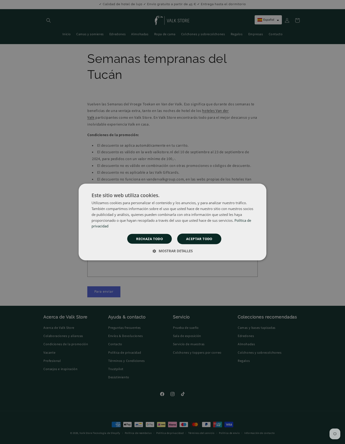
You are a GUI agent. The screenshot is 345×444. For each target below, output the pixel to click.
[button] (199, 239)
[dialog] (172, 222)
